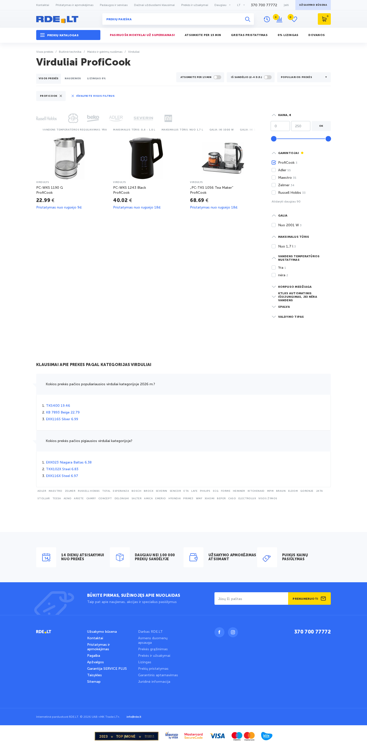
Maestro (55, 491)
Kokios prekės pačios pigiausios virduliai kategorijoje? (89, 441)
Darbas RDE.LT (150, 632)
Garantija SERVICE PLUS (107, 668)
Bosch (136, 491)
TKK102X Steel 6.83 (62, 469)
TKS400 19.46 (58, 406)
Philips (205, 491)
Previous (37, 129)
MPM (270, 491)
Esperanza (121, 491)
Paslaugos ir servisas (114, 5)
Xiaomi (209, 498)
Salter (137, 498)
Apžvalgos (95, 662)
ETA (186, 491)
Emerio (160, 498)
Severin (161, 491)
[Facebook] (219, 632)
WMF (199, 498)
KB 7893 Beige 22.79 (63, 412)
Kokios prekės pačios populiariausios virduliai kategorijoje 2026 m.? (100, 384)
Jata (319, 491)
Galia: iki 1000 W (221, 129)
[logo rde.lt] (68, 19)
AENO (68, 498)
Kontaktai (42, 5)
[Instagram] (233, 632)
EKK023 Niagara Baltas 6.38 (69, 462)
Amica (148, 498)
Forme (225, 491)
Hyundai (175, 498)
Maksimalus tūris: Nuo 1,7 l (182, 129)
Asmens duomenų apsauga (153, 640)
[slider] (273, 139)
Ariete (79, 498)
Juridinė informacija (154, 682)
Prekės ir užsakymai (194, 5)
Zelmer (70, 491)
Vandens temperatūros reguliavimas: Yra (74, 129)
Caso (232, 498)
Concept (105, 498)
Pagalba (93, 656)
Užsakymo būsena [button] (313, 5)
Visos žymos (267, 498)
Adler (41, 491)
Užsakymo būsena (102, 632)
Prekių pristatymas (153, 668)
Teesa (56, 498)
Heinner (239, 491)
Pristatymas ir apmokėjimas (74, 5)
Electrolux (247, 498)
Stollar (43, 498)
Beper (221, 498)
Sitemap (94, 682)
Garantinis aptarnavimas (158, 675)
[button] (68, 35)
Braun (281, 491)
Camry (91, 498)
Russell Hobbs (89, 491)
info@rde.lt (134, 716)
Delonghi (122, 498)
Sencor (175, 491)
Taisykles (94, 675)
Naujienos (73, 78)
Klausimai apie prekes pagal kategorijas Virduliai (94, 365)
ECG (215, 491)
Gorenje (307, 491)
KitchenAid (256, 491)
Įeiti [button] (286, 5)
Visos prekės (48, 78)
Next (256, 129)
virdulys (42, 182)
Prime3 (188, 498)
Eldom (293, 491)
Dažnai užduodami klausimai (154, 5)
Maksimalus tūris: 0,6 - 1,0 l (134, 129)
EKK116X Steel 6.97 (62, 476)
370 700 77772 (264, 5)
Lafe (194, 491)
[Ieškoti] (247, 19)
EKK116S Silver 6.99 (62, 419)
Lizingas (144, 662)
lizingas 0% (96, 78)
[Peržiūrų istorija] (267, 19)
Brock (148, 491)
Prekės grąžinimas (153, 649)
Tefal (106, 491)
